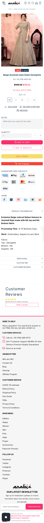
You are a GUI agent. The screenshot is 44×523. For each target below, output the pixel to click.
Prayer (5, 441)
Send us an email (13, 348)
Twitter (5, 463)
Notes (4, 117)
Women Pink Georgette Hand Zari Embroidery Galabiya (25, 517)
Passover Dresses (10, 448)
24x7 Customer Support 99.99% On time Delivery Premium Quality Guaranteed (23, 343)
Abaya (5, 422)
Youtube (6, 474)
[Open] (6, 517)
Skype (5, 478)
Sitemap (6, 370)
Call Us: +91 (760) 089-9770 (18, 338)
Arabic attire (14, 3)
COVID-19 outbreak (10, 385)
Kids (4, 433)
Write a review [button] (22, 305)
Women (5, 426)
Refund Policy (8, 389)
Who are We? (8, 359)
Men (4, 430)
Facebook (6, 459)
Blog (4, 367)
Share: (4, 196)
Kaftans (5, 418)
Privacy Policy (8, 404)
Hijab (4, 437)
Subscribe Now (34, 506)
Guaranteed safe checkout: (14, 171)
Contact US (7, 363)
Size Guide (7, 396)
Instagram (6, 467)
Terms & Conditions (11, 408)
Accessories (7, 445)
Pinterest (6, 471)
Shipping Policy (9, 392)
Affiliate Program (9, 374)
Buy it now (22, 156)
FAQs (4, 400)
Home (10, 9)
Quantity (5, 132)
